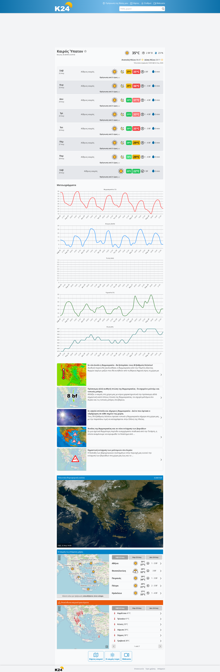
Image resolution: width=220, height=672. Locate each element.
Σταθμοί (147, 3)
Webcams (160, 3)
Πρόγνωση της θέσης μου (116, 3)
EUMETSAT (158, 478)
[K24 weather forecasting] (63, 6)
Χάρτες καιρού (96, 659)
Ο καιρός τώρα (112, 659)
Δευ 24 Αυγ (154, 557)
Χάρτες (136, 3)
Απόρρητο (161, 669)
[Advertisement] (110, 30)
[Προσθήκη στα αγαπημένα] (85, 51)
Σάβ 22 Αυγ (120, 557)
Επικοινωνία (139, 669)
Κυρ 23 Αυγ (136, 557)
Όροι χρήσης (151, 669)
